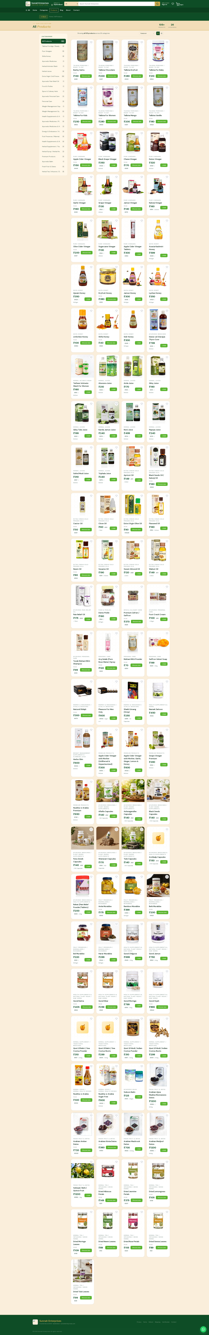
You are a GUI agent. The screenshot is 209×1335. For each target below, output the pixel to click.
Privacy (139, 1322)
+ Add (113, 165)
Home (35, 10)
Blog (61, 10)
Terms (145, 1322)
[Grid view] (158, 33)
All (29, 10)
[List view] (161, 33)
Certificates (165, 1322)
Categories (44, 10)
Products (54, 10)
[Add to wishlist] (91, 42)
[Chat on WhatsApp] (203, 1329)
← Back (43, 17)
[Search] (157, 4)
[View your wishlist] (173, 4)
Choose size (86, 76)
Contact (76, 10)
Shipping (157, 1322)
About (68, 10)
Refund (151, 1322)
